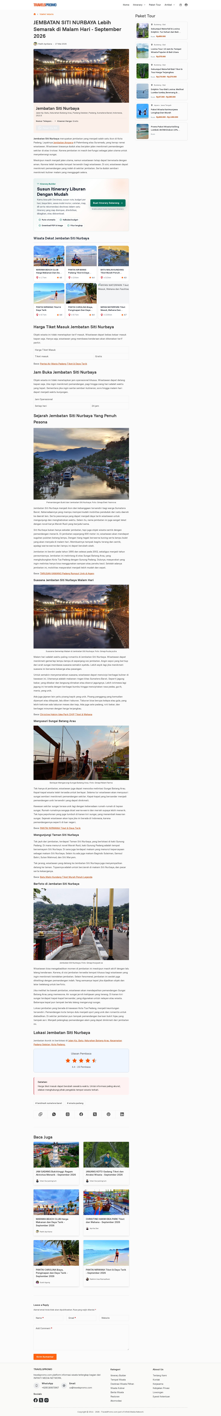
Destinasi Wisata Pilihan (122, 1383)
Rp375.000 (161, 56)
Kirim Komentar (45, 1356)
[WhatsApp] (54, 1114)
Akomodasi (116, 1400)
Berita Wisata (117, 1392)
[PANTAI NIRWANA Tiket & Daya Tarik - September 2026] (106, 1253)
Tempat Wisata (118, 1379)
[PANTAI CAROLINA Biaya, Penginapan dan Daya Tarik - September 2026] (56, 1253)
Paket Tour (155, 4)
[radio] (68, 1061)
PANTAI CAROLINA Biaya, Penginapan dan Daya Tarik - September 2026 (52, 1273)
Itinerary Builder (118, 1375)
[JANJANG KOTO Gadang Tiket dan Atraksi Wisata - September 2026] (106, 1154)
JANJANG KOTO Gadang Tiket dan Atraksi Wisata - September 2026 (105, 1173)
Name (40, 1317)
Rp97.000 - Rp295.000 (165, 97)
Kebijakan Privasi (161, 1388)
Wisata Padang (75, 1103)
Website (105, 1317)
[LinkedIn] (122, 1114)
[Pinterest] (108, 1114)
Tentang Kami (160, 1375)
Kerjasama (158, 1383)
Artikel (168, 4)
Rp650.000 (161, 36)
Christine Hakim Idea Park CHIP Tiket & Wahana (66, 714)
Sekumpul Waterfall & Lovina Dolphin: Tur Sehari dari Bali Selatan (165, 31)
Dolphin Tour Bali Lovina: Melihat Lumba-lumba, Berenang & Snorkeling (167, 92)
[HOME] (35, 14)
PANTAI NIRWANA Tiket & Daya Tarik (60, 828)
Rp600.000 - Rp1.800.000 (167, 117)
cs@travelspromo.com (80, 1387)
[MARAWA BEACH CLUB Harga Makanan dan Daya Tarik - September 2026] (56, 1202)
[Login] (186, 4)
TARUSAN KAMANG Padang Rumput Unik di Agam (67, 573)
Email (72, 1317)
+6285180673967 (50, 1387)
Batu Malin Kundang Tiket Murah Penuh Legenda (66, 876)
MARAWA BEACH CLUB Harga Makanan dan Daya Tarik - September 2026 (52, 1222)
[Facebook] (81, 1114)
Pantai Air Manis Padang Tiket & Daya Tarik (63, 363)
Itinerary (137, 4)
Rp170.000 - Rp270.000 (166, 76)
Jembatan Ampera (63, 142)
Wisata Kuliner (117, 1388)
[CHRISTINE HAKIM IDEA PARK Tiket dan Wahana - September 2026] (106, 1202)
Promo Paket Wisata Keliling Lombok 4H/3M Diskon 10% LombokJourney (165, 129)
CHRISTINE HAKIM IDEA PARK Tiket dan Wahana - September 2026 (105, 1220)
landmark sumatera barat (48, 1103)
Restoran (115, 1396)
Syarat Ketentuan (161, 1396)
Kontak (156, 1379)
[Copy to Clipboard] (40, 1114)
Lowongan (158, 1392)
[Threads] (68, 1114)
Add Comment (44, 1328)
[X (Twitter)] (95, 1114)
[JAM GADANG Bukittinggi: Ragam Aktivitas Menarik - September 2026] (56, 1154)
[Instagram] (46, 1400)
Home (126, 4)
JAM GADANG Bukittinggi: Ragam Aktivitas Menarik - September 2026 (56, 1173)
